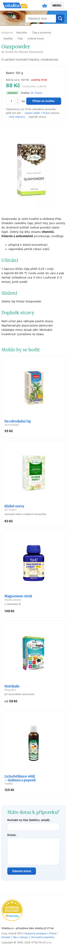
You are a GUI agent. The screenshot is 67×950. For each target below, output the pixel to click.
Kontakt (5, 937)
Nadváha (21, 32)
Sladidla (8, 38)
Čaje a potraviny (41, 32)
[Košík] (44, 5)
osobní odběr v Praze (37, 112)
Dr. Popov (36, 92)
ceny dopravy (17, 116)
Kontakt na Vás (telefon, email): (28, 820)
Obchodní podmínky (42, 937)
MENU (57, 5)
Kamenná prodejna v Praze (40, 933)
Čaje (20, 38)
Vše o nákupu (20, 937)
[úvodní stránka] (15, 5)
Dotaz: (11, 835)
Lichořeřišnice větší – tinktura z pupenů (20, 779)
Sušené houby (36, 38)
